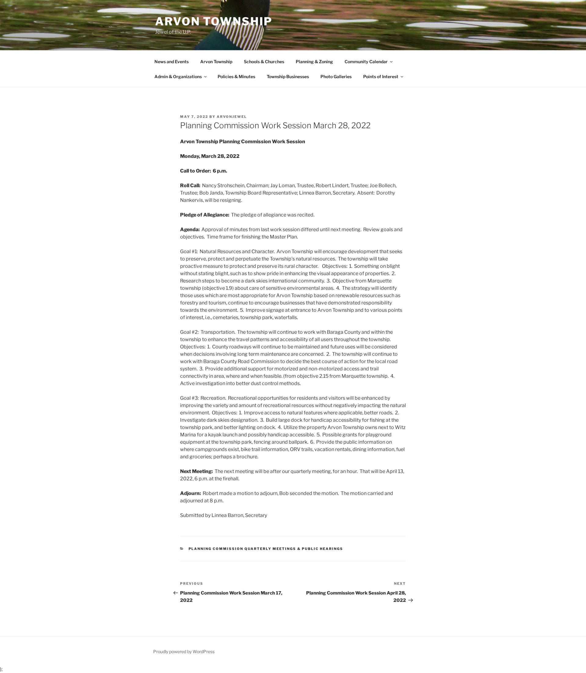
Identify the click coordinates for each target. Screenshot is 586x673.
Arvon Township (214, 21)
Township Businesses (288, 76)
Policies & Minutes (236, 76)
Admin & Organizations (178, 76)
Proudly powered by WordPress (184, 651)
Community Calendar (366, 61)
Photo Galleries (336, 76)
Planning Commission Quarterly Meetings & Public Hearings (266, 549)
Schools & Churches (264, 61)
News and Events (171, 61)
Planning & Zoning (314, 61)
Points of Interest (380, 76)
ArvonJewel (232, 117)
